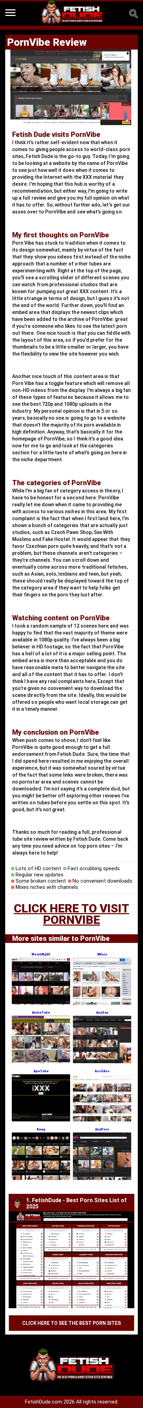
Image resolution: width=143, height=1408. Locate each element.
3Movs (102, 954)
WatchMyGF (41, 954)
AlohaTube (41, 1012)
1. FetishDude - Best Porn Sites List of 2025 (76, 1203)
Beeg (41, 1129)
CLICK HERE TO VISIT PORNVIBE (71, 914)
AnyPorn (102, 1129)
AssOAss (102, 1071)
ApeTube (41, 1071)
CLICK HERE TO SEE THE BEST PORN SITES (71, 1323)
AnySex (102, 1012)
